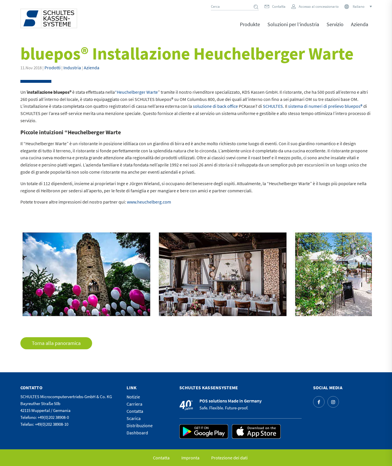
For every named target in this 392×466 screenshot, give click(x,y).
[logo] (48, 18)
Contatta (279, 6)
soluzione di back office (215, 106)
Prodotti (52, 67)
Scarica (134, 418)
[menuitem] (250, 28)
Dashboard (137, 433)
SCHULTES (273, 106)
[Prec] (33, 274)
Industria (72, 67)
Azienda (91, 67)
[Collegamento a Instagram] (333, 402)
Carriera (134, 404)
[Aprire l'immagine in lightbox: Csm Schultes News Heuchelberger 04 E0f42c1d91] (146, 311)
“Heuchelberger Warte (136, 92)
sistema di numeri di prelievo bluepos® (325, 106)
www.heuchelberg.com (149, 202)
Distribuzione (140, 425)
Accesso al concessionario (319, 6)
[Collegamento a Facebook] (319, 402)
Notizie (133, 397)
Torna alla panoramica (56, 343)
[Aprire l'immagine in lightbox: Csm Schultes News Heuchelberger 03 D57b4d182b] (282, 311)
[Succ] (359, 274)
